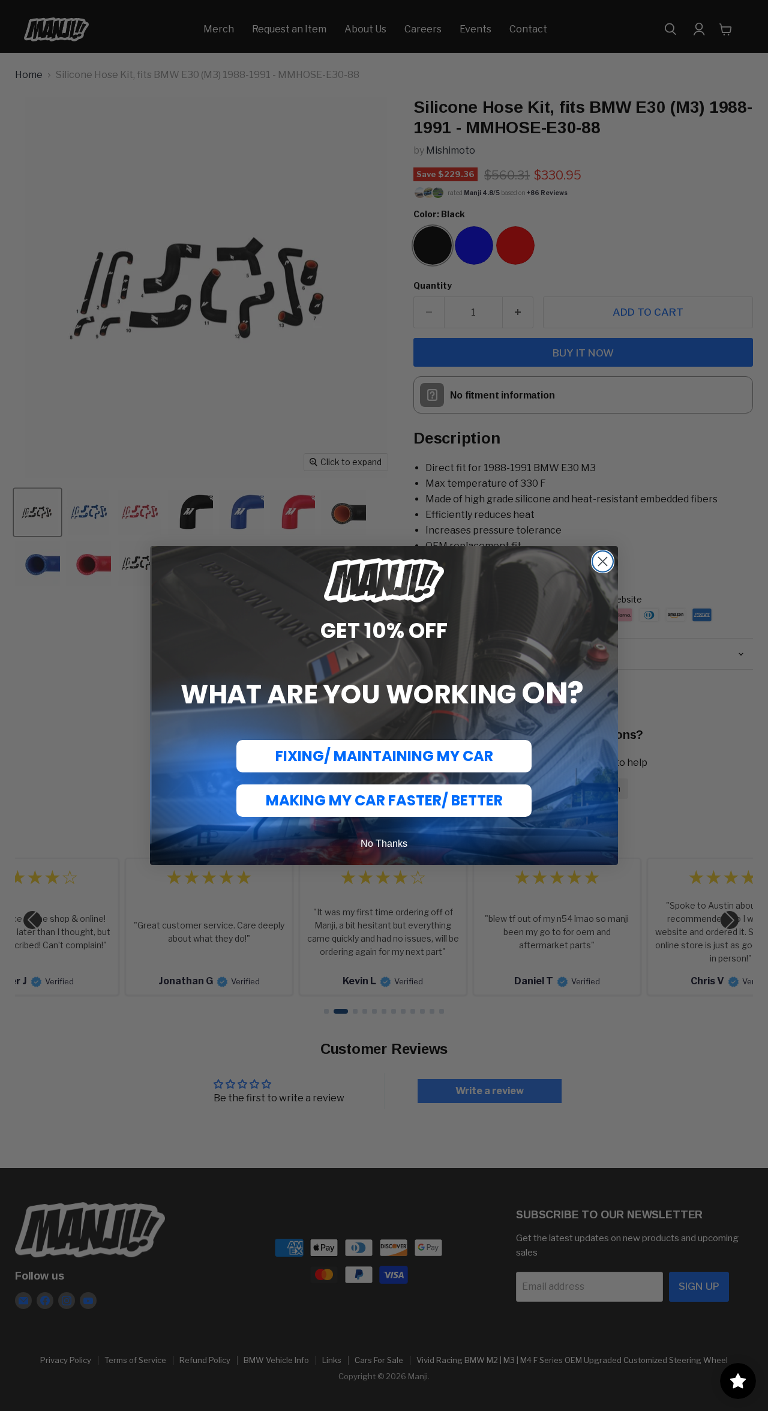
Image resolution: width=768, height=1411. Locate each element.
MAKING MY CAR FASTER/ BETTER (384, 800)
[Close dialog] (602, 561)
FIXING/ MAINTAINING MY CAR (384, 756)
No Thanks (384, 843)
